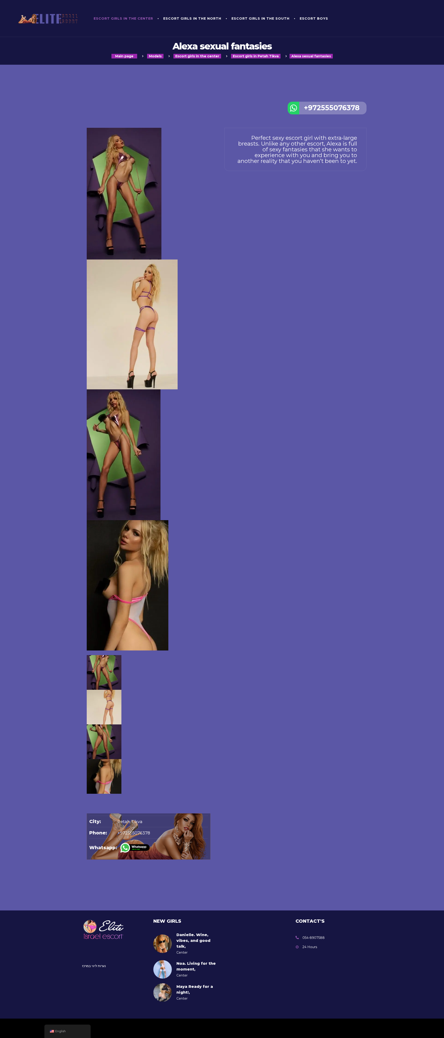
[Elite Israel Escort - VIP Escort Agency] (49, 18)
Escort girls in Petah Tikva (256, 56)
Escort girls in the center (123, 18)
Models (155, 56)
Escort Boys (314, 18)
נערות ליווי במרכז (94, 966)
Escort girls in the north (192, 18)
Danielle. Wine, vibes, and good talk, (193, 941)
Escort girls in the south (260, 18)
